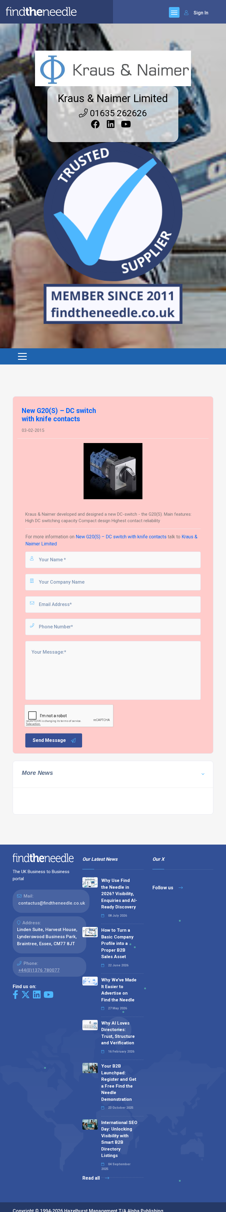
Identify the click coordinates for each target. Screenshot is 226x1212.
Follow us (163, 887)
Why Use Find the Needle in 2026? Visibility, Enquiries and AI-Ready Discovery (119, 894)
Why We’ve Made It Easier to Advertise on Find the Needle (119, 990)
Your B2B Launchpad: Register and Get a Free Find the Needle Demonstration (118, 1082)
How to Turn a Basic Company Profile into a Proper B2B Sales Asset (117, 943)
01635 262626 (117, 113)
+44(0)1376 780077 (39, 970)
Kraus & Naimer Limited (113, 98)
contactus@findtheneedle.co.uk (51, 903)
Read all (91, 1178)
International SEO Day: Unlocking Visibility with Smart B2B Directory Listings (119, 1139)
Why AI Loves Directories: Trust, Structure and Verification (118, 1033)
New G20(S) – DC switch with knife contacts (121, 537)
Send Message (49, 740)
